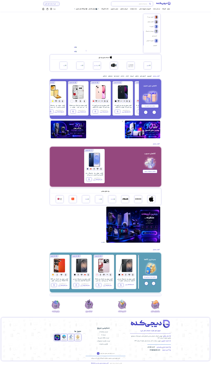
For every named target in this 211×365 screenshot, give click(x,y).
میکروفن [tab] (110, 76)
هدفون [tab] (137, 76)
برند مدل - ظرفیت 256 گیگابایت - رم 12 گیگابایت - (127, 280)
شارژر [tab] (127, 76)
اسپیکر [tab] (132, 76)
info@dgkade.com (155, 350)
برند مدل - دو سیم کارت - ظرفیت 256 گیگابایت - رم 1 (105, 107)
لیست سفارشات (103, 332)
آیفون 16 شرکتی (149, 41)
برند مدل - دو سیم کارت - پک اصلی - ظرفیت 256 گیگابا (83, 280)
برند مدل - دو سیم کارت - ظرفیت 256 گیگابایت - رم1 (94, 175)
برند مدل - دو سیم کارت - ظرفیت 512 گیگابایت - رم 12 (83, 107)
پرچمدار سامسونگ (149, 31)
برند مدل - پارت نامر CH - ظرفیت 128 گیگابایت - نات (61, 107)
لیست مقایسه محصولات (103, 341)
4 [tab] (84, 50)
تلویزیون (155, 45)
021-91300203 (151, 347)
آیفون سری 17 (150, 17)
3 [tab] (86, 50)
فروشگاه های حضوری (80, 9)
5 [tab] (83, 50)
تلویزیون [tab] (149, 76)
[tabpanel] (111, 33)
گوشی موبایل (150, 22)
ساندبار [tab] (122, 76)
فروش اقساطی (92, 9)
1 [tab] (89, 50)
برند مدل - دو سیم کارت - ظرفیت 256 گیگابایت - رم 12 (105, 280)
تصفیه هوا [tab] (116, 76)
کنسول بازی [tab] (143, 76)
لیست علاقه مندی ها (103, 338)
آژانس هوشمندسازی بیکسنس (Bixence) (100, 363)
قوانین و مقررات (103, 344)
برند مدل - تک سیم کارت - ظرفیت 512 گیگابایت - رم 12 (127, 107)
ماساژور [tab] (105, 76)
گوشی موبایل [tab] (156, 76)
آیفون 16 (151, 26)
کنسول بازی (154, 36)
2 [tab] (87, 50)
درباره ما (103, 335)
